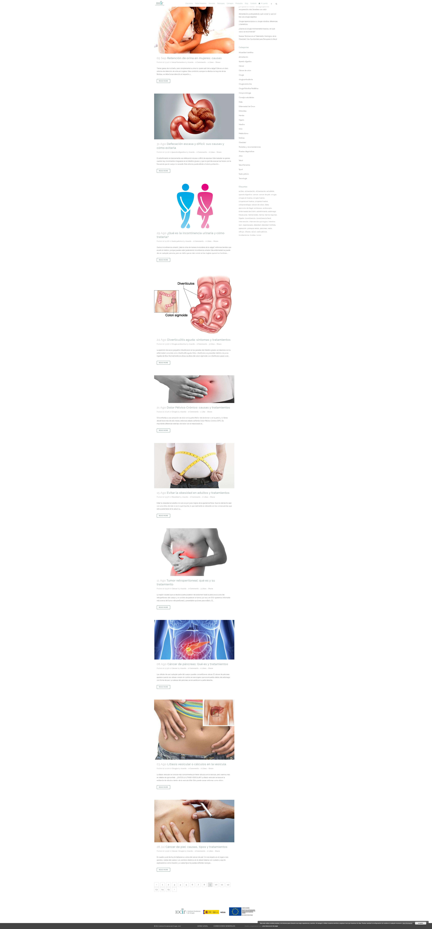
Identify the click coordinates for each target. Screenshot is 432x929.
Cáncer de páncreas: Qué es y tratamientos (197, 664)
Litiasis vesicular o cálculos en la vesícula (196, 764)
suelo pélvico (262, 232)
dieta (267, 205)
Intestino (242, 124)
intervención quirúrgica (258, 221)
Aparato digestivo (178, 152)
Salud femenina (178, 62)
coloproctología (245, 205)
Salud (241, 160)
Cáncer (175, 589)
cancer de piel (264, 194)
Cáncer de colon (245, 70)
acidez (241, 191)
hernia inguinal (271, 215)
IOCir (240, 129)
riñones (248, 232)
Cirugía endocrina (179, 344)
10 (216, 884)
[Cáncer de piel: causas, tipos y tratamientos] (194, 821)
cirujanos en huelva (246, 201)
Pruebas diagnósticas (246, 151)
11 (222, 884)
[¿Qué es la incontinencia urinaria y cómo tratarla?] (194, 206)
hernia (261, 215)
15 (168, 889)
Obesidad (175, 497)
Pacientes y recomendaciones (250, 147)
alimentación (243, 57)
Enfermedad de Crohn (247, 211)
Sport (241, 169)
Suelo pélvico (177, 241)
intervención (244, 221)
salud (253, 232)
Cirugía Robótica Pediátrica (248, 88)
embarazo (258, 208)
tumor (259, 235)
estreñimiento (262, 211)
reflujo (241, 232)
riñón (241, 156)
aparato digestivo (245, 194)
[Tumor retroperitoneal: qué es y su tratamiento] (194, 552)
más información (407, 923)
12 (228, 884)
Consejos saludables (246, 97)
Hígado (241, 120)
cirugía (273, 194)
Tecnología (243, 178)
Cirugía (174, 412)
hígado (241, 218)
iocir (240, 225)
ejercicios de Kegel (246, 208)
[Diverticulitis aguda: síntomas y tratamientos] (194, 304)
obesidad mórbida (269, 225)
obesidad (257, 225)
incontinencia (250, 218)
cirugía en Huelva (245, 198)
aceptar (420, 923)
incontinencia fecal (263, 218)
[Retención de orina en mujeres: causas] (194, 27)
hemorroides (253, 215)
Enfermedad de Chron (247, 106)
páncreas (263, 228)
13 (156, 889)
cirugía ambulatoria (246, 79)
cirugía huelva (258, 198)
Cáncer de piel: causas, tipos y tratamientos (196, 846)
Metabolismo (243, 133)
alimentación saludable (265, 191)
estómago (272, 211)
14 (162, 889)
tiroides (253, 235)
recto (270, 228)
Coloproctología (245, 93)
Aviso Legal (202, 926)
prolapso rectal (253, 228)
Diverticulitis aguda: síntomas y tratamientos (199, 339)
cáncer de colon (258, 205)
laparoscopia (248, 225)
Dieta (240, 102)
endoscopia (267, 208)
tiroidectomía (244, 235)
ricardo (190, 62)
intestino (272, 221)
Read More (163, 81)
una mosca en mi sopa (270, 926)
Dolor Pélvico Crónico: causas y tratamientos (198, 407)
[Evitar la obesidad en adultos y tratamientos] (194, 465)
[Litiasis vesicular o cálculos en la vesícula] (194, 730)
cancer (255, 194)
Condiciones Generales (224, 926)
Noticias (242, 138)
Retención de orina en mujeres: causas (194, 58)
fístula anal (243, 215)
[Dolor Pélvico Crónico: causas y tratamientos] (194, 389)
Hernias (241, 115)
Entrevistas (242, 111)
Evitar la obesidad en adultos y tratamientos (198, 492)
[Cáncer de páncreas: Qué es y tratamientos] (194, 640)
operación (242, 228)
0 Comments (200, 62)
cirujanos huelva (261, 201)
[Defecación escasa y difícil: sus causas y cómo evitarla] (194, 116)
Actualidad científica (246, 52)
